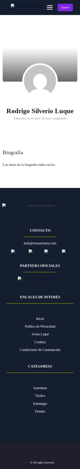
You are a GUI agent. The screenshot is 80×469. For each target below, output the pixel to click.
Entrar (65, 7)
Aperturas (40, 388)
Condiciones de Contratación (40, 350)
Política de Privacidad (40, 326)
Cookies (40, 342)
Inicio (40, 319)
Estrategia (40, 403)
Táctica (40, 396)
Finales (40, 411)
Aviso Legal (40, 334)
